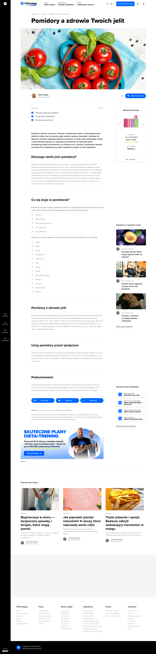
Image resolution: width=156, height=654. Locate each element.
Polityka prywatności (23, 613)
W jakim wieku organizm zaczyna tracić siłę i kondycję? (132, 286)
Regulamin (19, 616)
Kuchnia (130, 613)
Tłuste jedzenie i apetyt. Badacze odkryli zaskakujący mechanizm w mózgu (125, 523)
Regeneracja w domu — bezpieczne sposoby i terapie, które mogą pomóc (38, 523)
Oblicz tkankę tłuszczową (133, 418)
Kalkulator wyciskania (90, 629)
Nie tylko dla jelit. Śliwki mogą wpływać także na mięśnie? (132, 254)
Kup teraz (132, 159)
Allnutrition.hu (65, 624)
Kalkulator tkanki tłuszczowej (92, 626)
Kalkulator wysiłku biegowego (93, 631)
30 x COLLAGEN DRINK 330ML (131, 138)
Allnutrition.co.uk (66, 629)
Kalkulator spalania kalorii (91, 624)
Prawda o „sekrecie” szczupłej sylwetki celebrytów (130, 318)
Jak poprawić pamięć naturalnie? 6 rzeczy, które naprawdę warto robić (82, 521)
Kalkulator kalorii (88, 618)
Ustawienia (5, 340)
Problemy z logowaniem (113, 616)
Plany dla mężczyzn (45, 616)
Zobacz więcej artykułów (124, 327)
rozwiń (100, 108)
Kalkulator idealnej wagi (90, 621)
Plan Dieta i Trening (112, 611)
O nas (18, 611)
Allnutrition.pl (65, 613)
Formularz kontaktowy (113, 613)
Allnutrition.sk (65, 618)
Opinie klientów (44, 611)
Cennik (41, 624)
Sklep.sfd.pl (64, 611)
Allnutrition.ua (65, 626)
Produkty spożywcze (134, 616)
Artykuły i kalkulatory (66, 4)
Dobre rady (131, 624)
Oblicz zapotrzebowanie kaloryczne (132, 402)
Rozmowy (5, 332)
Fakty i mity (131, 621)
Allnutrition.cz (65, 616)
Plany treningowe (44, 621)
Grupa (5, 649)
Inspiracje (131, 618)
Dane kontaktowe (22, 624)
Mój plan (5, 324)
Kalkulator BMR (88, 613)
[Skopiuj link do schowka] (121, 96)
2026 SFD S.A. (36, 646)
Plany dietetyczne (44, 618)
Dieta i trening (49, 4)
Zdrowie (23, 513)
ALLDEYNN (131, 135)
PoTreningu (35, 14)
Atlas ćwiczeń (132, 611)
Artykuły (44, 14)
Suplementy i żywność (85, 4)
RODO (18, 618)
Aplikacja (19, 621)
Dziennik (5, 316)
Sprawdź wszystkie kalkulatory (126, 426)
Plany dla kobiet (44, 613)
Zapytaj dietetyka (133, 626)
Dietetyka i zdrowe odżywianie (59, 14)
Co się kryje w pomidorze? (45, 116)
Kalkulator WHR (88, 616)
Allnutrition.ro (65, 621)
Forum (130, 629)
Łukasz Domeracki (32, 542)
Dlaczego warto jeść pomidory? (47, 113)
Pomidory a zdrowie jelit (44, 120)
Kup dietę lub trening (125, 4)
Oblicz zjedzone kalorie (132, 411)
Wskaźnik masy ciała (131, 394)
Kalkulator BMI (87, 611)
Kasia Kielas (43, 95)
